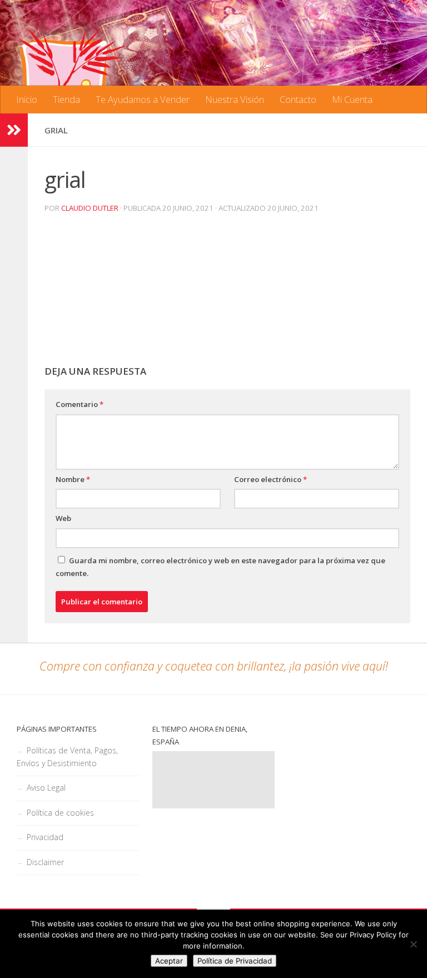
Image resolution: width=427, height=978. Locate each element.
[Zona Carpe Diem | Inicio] (72, 77)
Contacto (298, 99)
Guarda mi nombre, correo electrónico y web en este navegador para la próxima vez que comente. (220, 567)
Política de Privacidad (234, 960)
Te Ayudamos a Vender (143, 99)
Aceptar (169, 960)
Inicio (26, 99)
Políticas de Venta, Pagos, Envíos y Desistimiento (67, 757)
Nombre (73, 479)
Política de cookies (60, 812)
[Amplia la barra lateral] (14, 130)
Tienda (66, 99)
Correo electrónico (270, 479)
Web (63, 518)
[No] (413, 944)
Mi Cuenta (352, 99)
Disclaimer (45, 862)
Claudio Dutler (89, 208)
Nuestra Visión (234, 99)
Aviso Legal (46, 787)
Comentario (79, 404)
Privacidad (45, 837)
